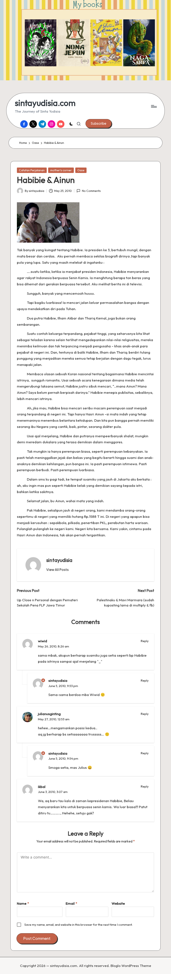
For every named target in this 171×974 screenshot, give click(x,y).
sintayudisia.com (45, 102)
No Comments (91, 191)
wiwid (42, 641)
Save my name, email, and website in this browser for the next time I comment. (78, 925)
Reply (145, 641)
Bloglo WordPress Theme (131, 965)
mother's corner (61, 170)
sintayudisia (59, 560)
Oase (80, 170)
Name (23, 903)
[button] (99, 123)
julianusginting (49, 714)
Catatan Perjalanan (32, 170)
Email (71, 903)
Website (118, 903)
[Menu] (153, 106)
